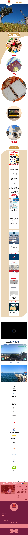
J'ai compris (25, 483)
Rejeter (22, 483)
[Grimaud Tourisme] (14, 387)
